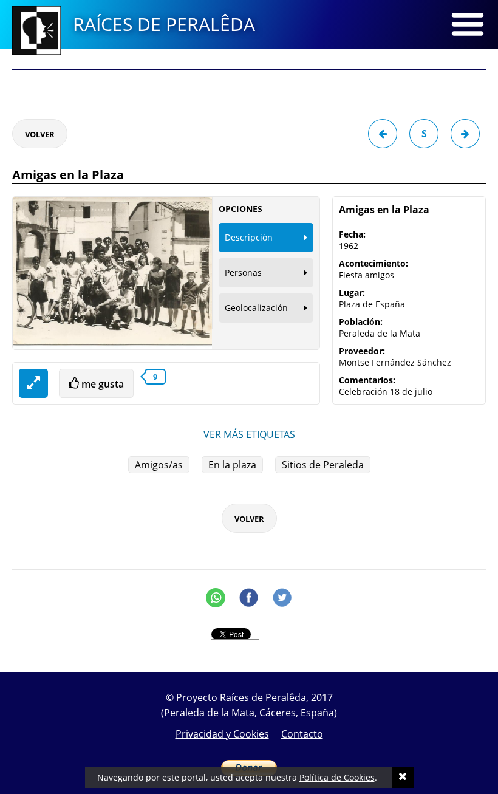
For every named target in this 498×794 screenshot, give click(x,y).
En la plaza (232, 464)
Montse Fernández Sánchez (395, 362)
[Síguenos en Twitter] (282, 597)
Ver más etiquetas (249, 434)
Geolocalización (256, 307)
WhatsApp (215, 597)
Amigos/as (159, 464)
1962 (348, 246)
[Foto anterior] (382, 133)
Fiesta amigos (366, 275)
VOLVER (40, 134)
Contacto (302, 734)
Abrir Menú (467, 24)
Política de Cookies (337, 777)
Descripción (249, 237)
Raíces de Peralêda (164, 24)
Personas (243, 272)
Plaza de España (372, 304)
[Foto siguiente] (465, 133)
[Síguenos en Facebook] (249, 597)
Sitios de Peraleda (323, 464)
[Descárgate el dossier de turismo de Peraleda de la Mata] (249, 85)
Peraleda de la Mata (379, 333)
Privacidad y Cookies (222, 734)
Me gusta (101, 384)
